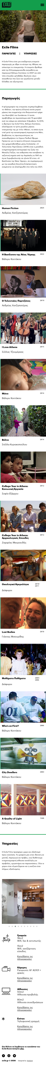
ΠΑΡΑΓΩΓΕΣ (9, 53)
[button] (9, 926)
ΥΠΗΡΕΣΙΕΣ (30, 53)
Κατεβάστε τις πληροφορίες (25, 957)
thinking (30, 1060)
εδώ (22, 1049)
